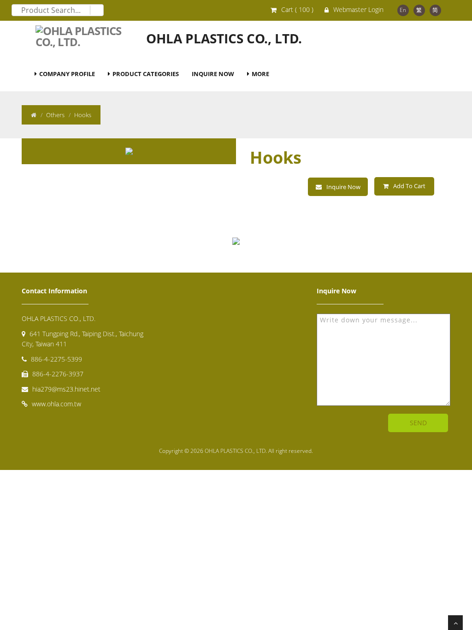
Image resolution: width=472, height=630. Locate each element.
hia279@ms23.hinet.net (66, 389)
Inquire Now (213, 74)
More (260, 74)
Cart (297, 9)
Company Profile (67, 74)
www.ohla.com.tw (56, 403)
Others (55, 115)
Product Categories (145, 74)
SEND (418, 422)
